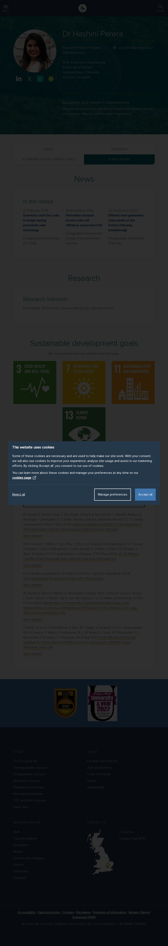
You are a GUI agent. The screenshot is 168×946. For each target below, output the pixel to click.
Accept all (145, 494)
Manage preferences (112, 494)
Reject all (18, 494)
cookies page (21, 478)
